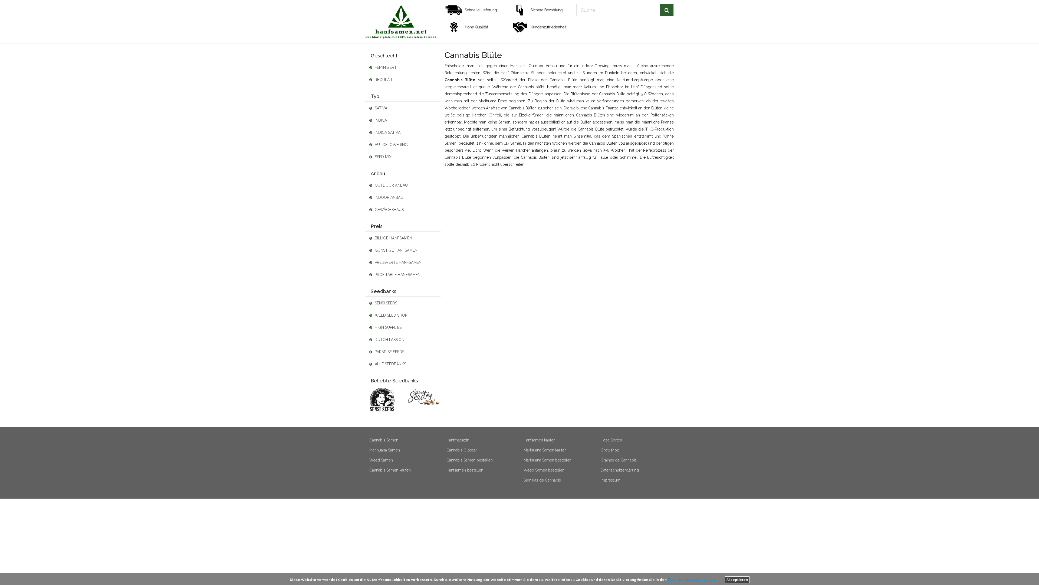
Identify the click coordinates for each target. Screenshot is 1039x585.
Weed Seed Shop (390, 315)
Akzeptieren (737, 580)
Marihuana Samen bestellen (547, 460)
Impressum (610, 480)
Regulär (383, 79)
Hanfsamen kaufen (539, 440)
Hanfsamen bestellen (464, 470)
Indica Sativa (387, 132)
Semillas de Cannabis (542, 480)
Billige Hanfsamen (393, 238)
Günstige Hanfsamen (395, 250)
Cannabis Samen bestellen (469, 460)
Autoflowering (391, 144)
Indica (380, 120)
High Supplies (388, 327)
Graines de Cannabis (619, 460)
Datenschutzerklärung (620, 470)
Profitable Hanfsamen (397, 274)
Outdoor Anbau (391, 185)
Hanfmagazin (457, 440)
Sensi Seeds (385, 303)
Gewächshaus (389, 209)
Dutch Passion (389, 339)
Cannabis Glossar (461, 450)
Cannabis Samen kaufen (390, 470)
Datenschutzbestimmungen (693, 580)
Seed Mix (383, 157)
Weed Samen (381, 460)
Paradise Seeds (389, 352)
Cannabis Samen (383, 440)
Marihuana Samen (384, 450)
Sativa (380, 108)
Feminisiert (385, 67)
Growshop (610, 450)
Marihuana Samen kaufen (545, 450)
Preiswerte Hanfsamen (398, 262)
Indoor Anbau (388, 197)
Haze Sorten (611, 440)
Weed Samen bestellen (544, 470)
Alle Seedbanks (390, 364)
